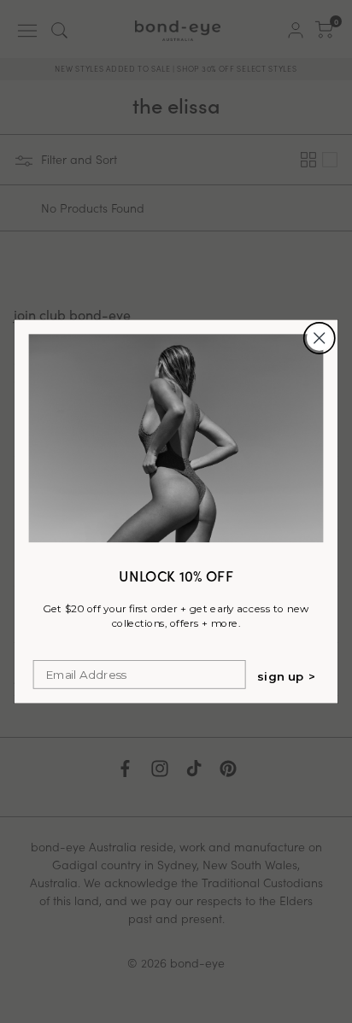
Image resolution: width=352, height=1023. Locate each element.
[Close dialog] (319, 337)
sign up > (286, 676)
